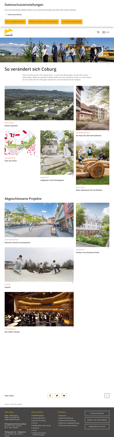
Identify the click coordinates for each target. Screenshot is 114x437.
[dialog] (57, 13)
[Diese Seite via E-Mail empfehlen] (64, 395)
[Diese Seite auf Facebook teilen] (50, 395)
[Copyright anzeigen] (108, 64)
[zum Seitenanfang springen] (107, 395)
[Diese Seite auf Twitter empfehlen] (57, 395)
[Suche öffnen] (98, 32)
